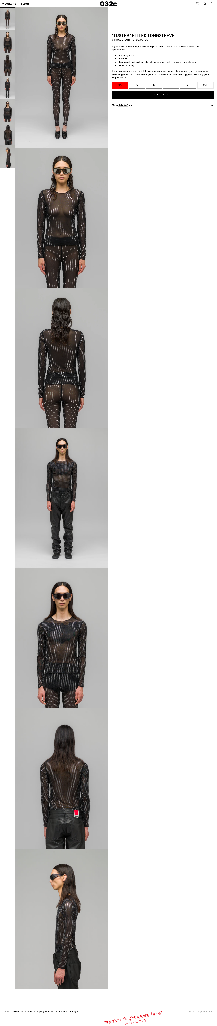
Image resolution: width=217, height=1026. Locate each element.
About (5, 1011)
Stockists (26, 1011)
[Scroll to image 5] (7, 110)
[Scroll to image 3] (7, 64)
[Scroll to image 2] (7, 41)
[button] (205, 3)
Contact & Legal (69, 1011)
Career (15, 1011)
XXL (208, 86)
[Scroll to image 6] (7, 133)
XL (188, 85)
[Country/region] (197, 3)
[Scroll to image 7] (7, 156)
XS (120, 85)
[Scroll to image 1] (7, 18)
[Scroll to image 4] (7, 87)
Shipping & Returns (45, 1011)
